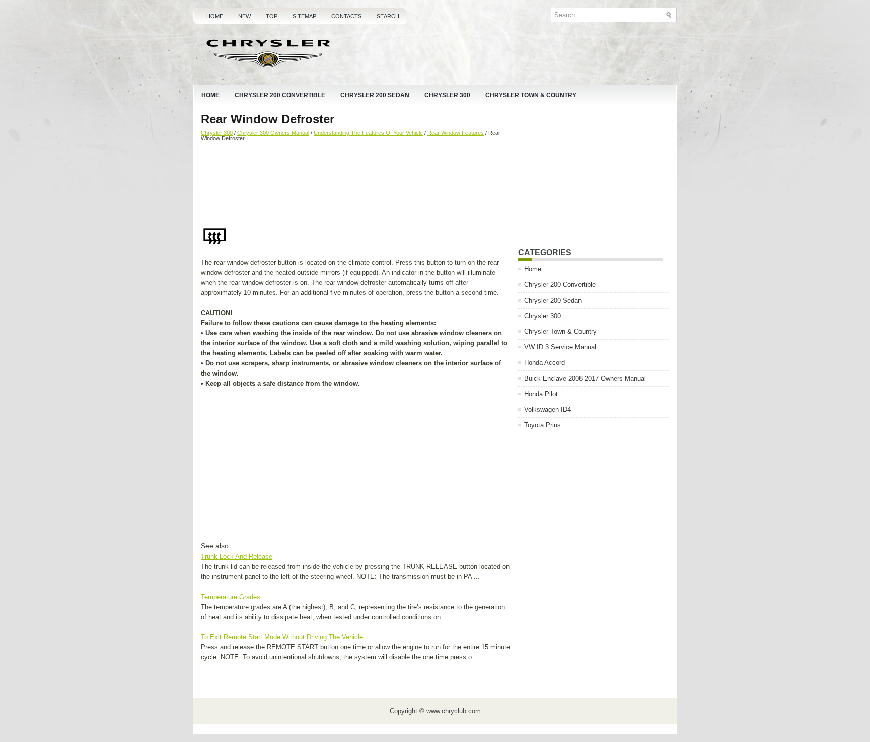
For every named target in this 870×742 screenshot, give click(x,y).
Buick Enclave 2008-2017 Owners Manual (585, 378)
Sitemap (304, 16)
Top (271, 16)
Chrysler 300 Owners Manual (273, 133)
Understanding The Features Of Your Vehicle (368, 133)
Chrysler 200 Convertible (280, 95)
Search (388, 16)
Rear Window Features (455, 133)
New (244, 16)
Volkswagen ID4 (547, 409)
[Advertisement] (356, 185)
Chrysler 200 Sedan (374, 95)
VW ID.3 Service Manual (560, 347)
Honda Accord (544, 362)
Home (214, 16)
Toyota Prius (542, 425)
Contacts (346, 16)
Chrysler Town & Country (530, 95)
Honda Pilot (541, 394)
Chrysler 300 (447, 95)
